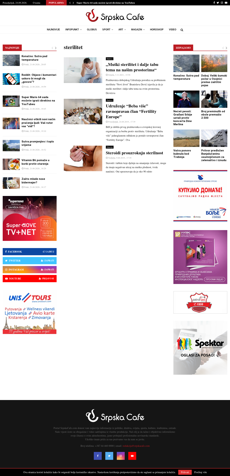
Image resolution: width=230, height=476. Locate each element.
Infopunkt (72, 29)
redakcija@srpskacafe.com (136, 445)
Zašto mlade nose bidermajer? (33, 180)
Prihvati (185, 472)
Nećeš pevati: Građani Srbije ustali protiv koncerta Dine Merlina (182, 118)
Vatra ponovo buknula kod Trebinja (182, 154)
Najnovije (53, 29)
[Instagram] (121, 456)
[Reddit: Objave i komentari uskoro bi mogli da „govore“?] (11, 79)
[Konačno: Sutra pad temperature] (11, 60)
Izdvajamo (183, 48)
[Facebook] (98, 456)
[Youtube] (132, 456)
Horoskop (157, 29)
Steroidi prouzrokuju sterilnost (134, 152)
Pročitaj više (200, 472)
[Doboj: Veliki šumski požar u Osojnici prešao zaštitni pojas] (214, 63)
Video (172, 29)
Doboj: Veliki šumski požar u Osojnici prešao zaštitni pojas (214, 80)
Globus (92, 29)
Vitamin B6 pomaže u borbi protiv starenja (35, 162)
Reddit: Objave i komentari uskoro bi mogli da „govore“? (39, 78)
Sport (106, 29)
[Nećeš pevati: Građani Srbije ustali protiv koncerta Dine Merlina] (186, 99)
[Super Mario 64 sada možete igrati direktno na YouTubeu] (11, 101)
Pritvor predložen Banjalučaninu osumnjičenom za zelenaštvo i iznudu (213, 155)
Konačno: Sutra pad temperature (34, 58)
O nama (36, 2)
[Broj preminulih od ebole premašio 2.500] (214, 99)
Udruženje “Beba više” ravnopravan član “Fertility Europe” (131, 111)
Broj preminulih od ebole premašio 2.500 (213, 114)
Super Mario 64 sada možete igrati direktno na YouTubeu (106, 2)
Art (120, 29)
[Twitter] (109, 456)
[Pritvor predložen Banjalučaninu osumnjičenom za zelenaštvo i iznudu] (214, 138)
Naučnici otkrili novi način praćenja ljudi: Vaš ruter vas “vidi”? (38, 123)
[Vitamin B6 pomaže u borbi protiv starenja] (11, 164)
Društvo (109, 58)
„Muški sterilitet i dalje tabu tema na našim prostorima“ (132, 67)
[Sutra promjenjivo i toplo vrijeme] (11, 145)
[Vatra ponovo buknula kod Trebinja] (186, 138)
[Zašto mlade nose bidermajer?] (11, 183)
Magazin (136, 29)
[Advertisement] (115, 202)
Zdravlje (110, 147)
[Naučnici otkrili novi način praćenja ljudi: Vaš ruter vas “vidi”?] (11, 123)
